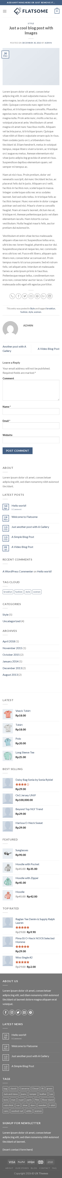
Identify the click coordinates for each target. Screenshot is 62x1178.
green (49, 1088)
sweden (42, 1105)
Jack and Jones (11, 1094)
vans (6, 1111)
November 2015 (12, 648)
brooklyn (50, 308)
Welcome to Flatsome (25, 516)
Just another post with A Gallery (30, 526)
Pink (37, 1099)
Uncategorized (11, 621)
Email (6, 420)
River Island (48, 1099)
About (9, 1168)
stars (32, 1105)
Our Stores (22, 1168)
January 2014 (10, 661)
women (37, 312)
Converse (24, 1088)
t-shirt (52, 1105)
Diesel (35, 1088)
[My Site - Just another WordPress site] (31, 11)
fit (43, 1088)
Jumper (33, 1094)
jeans (23, 1094)
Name (7, 406)
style (30, 312)
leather (43, 1094)
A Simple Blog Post (23, 536)
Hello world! (19, 505)
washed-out (17, 1111)
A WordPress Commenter (18, 571)
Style (31, 23)
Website (7, 435)
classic (13, 1088)
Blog (34, 1168)
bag (5, 1088)
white (29, 1111)
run (18, 1105)
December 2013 (12, 668)
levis (6, 1099)
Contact (44, 1168)
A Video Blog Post (48, 348)
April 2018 (9, 641)
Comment (8, 378)
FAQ (54, 1168)
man (13, 1099)
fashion (24, 312)
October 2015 (11, 654)
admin (48, 43)
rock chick (8, 1105)
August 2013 (10, 674)
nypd (21, 1099)
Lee (51, 1094)
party (29, 1099)
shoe (25, 1105)
